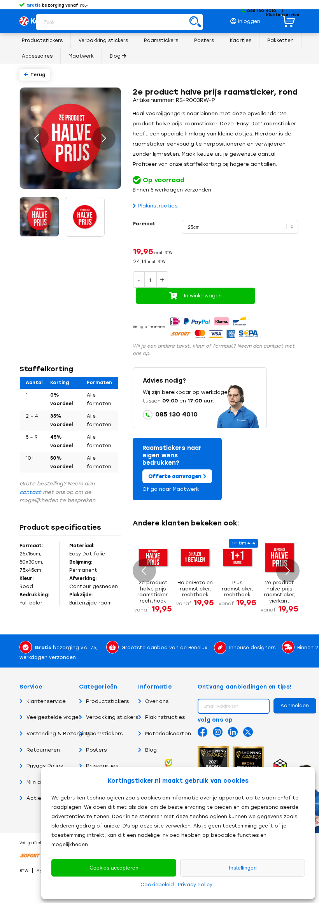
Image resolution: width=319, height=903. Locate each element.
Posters (96, 750)
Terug (37, 74)
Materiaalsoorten (168, 733)
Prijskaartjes (102, 766)
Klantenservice (283, 14)
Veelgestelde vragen (54, 717)
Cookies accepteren (113, 867)
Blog (151, 750)
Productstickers (107, 701)
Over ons (156, 701)
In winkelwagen (203, 296)
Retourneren (43, 750)
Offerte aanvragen (175, 476)
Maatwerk (186, 489)
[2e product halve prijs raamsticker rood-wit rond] (85, 217)
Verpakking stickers (112, 717)
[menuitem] (247, 19)
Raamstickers (104, 733)
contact (30, 492)
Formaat (144, 224)
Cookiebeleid (157, 884)
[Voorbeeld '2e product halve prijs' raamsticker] (40, 217)
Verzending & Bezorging (58, 733)
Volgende (104, 138)
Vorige (37, 138)
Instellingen (243, 867)
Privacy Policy (195, 884)
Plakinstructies (157, 206)
